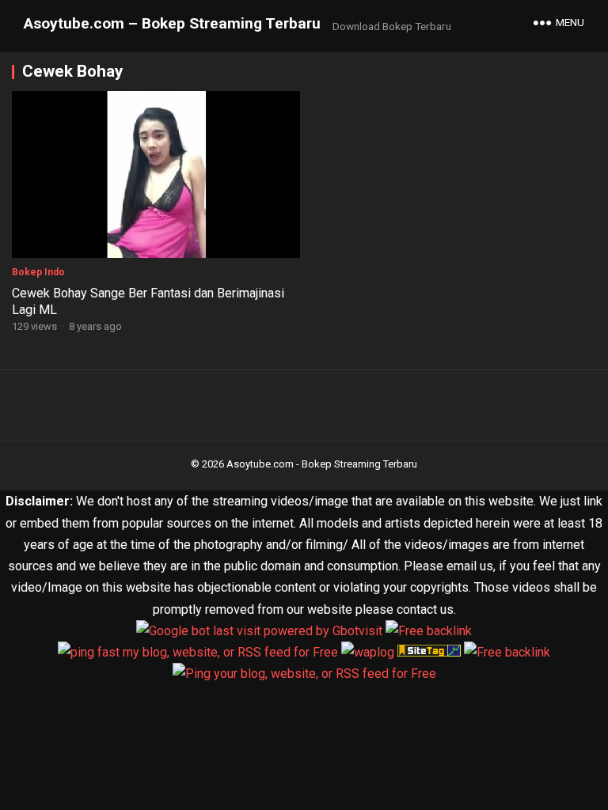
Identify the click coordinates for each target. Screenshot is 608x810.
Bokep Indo (38, 272)
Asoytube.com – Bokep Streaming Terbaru (172, 23)
